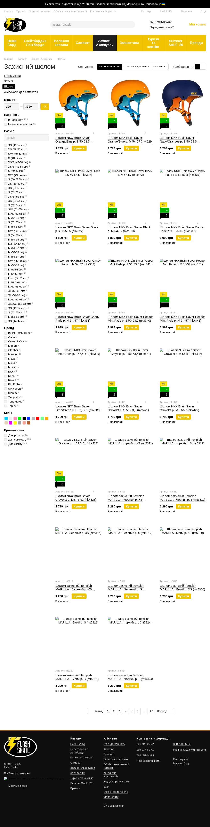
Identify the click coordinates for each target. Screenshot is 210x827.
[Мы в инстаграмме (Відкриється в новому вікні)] (135, 11)
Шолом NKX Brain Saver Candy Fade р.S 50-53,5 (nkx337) (182, 229)
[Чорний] (24, 418)
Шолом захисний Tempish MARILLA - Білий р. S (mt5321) (77, 677)
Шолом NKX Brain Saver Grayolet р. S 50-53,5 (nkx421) (128, 408)
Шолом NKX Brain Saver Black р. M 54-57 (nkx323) (129, 229)
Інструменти (12, 75)
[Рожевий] (15, 418)
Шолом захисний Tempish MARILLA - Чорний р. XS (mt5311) (126, 499)
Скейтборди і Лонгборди (35, 42)
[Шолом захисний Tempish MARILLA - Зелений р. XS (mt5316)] (78, 550)
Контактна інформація (103, 11)
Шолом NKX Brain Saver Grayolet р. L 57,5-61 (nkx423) (75, 497)
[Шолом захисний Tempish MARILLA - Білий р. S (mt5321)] (78, 640)
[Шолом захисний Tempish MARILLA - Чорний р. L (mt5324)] (131, 640)
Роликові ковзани (61, 42)
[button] (206, 4)
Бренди (196, 43)
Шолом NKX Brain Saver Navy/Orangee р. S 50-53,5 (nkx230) (178, 141)
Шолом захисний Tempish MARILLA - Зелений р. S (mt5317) (126, 589)
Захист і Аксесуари (105, 42)
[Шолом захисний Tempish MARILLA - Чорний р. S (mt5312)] (183, 461)
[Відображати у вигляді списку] (203, 66)
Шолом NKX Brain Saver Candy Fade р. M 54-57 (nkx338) (77, 318)
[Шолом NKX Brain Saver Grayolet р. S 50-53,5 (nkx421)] (131, 371)
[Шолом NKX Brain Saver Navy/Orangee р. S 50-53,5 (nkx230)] (183, 102)
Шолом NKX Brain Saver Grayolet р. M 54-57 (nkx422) (179, 408)
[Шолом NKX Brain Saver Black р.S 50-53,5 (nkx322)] (78, 192)
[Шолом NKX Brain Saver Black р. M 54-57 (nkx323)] (131, 192)
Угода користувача (116, 791)
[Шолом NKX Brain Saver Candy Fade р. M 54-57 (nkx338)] (78, 281)
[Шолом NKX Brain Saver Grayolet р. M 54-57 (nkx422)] (183, 371)
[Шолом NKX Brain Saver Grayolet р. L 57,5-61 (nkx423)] (78, 461)
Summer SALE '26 (176, 42)
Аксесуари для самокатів (21, 92)
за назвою (159, 66)
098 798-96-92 (161, 22)
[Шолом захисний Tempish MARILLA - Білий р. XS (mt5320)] (183, 550)
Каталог (8, 11)
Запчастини (129, 43)
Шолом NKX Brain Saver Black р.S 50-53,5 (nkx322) (76, 229)
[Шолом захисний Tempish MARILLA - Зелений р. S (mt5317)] (131, 550)
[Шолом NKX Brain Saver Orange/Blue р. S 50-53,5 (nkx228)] (78, 102)
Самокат (83, 43)
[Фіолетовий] (11, 423)
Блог (107, 786)
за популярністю (109, 66)
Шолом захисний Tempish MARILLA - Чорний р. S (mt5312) (182, 497)
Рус (143, 11)
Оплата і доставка (39, 11)
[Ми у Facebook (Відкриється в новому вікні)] (130, 11)
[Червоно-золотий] (24, 423)
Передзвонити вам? (162, 27)
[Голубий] (6, 418)
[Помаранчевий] (47, 418)
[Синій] (29, 418)
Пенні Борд (11, 42)
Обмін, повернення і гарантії (70, 11)
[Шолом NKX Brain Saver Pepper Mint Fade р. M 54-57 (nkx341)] (183, 281)
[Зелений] (20, 418)
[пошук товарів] (132, 24)
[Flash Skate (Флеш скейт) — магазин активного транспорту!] (24, 746)
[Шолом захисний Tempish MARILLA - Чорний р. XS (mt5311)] (131, 461)
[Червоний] (38, 418)
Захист (8, 81)
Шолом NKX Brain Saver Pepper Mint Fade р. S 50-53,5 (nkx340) (130, 318)
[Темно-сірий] (20, 423)
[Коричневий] (29, 423)
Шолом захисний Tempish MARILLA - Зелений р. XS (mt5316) (73, 589)
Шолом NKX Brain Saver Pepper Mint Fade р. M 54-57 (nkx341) (182, 318)
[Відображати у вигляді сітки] (197, 66)
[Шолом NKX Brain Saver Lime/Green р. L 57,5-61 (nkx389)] (78, 371)
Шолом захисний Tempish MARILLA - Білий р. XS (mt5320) (182, 587)
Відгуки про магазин (117, 781)
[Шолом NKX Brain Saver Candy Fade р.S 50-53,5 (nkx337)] (183, 192)
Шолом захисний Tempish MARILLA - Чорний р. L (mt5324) (130, 677)
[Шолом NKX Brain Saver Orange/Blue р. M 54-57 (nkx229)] (131, 102)
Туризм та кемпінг (153, 42)
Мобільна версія (17, 785)
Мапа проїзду (181, 763)
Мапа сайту (111, 796)
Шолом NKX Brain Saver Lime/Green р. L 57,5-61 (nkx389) (77, 408)
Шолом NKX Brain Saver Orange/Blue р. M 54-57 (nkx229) (130, 139)
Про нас (21, 11)
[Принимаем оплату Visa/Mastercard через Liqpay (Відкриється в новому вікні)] (34, 778)
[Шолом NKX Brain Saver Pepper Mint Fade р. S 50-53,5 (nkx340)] (131, 281)
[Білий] (11, 418)
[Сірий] (33, 418)
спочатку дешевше (136, 66)
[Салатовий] (42, 418)
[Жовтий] (15, 423)
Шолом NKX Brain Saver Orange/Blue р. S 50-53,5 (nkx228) (72, 141)
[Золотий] (6, 423)
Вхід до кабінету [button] (114, 743)
